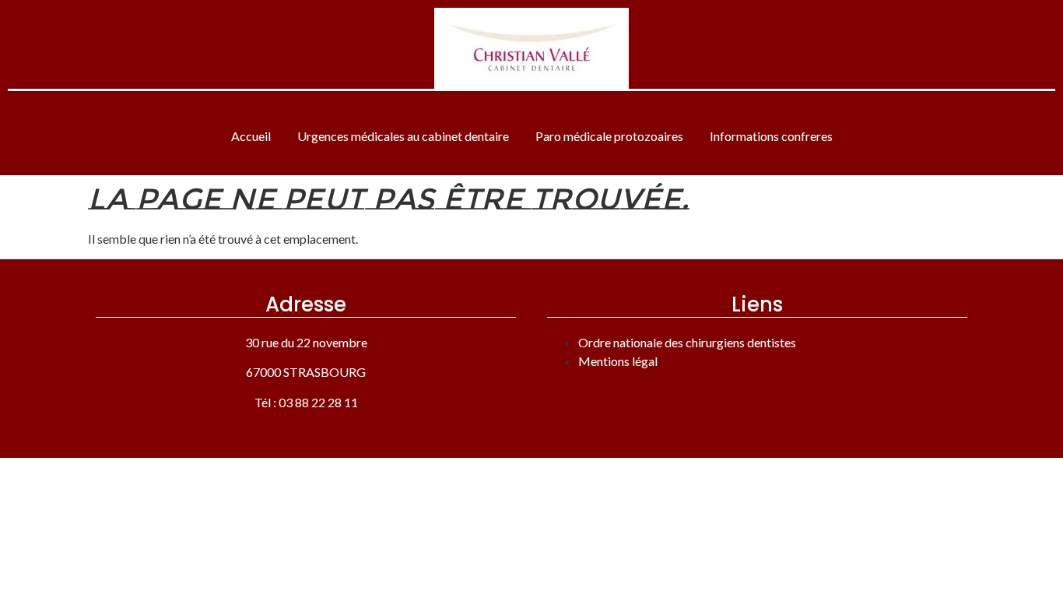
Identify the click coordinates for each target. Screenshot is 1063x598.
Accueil (251, 135)
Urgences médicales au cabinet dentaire (403, 135)
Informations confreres (771, 135)
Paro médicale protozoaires (609, 135)
